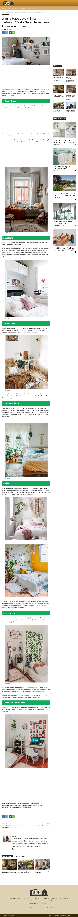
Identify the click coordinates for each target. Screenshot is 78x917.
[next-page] (5, 877)
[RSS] (39, 907)
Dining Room (49, 3)
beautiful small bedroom (11, 803)
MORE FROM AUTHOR (19, 856)
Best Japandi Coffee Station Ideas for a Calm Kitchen (58, 79)
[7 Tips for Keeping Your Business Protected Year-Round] (26, 864)
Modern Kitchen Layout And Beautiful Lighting (63, 222)
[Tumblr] (43, 907)
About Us (28, 8)
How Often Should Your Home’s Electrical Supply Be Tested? (64, 249)
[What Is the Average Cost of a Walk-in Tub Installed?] (64, 156)
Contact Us (34, 8)
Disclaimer (50, 915)
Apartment (26, 3)
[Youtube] (51, 907)
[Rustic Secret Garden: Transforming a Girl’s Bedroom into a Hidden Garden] (9, 864)
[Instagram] (30, 907)
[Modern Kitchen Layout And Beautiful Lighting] (64, 211)
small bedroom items (16, 807)
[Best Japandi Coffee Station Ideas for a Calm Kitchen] (58, 72)
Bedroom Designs (9, 12)
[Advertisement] (26, 77)
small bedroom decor (27, 805)
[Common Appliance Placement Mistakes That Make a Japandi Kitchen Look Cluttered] (71, 89)
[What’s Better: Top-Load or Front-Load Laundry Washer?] (64, 130)
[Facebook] (3, 32)
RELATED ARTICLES (7, 856)
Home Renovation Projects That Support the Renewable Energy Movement (64, 195)
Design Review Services (13, 8)
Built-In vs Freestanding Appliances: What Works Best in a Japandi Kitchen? (70, 80)
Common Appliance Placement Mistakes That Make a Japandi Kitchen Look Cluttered (70, 96)
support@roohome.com (42, 903)
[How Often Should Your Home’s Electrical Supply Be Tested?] (64, 237)
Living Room (59, 3)
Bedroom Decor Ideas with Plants (42, 826)
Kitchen (41, 3)
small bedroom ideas (6, 807)
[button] (74, 3)
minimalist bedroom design (7, 805)
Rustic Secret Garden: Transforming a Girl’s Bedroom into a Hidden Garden (9, 872)
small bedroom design (37, 805)
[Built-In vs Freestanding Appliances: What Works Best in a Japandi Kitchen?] (71, 72)
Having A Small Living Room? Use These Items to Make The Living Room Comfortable (12, 827)
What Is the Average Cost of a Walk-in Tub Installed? (63, 168)
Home (19, 3)
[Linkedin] (13, 849)
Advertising (22, 8)
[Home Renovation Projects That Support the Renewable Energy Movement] (64, 183)
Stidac (4, 29)
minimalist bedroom (35, 803)
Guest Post (4, 8)
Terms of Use (57, 915)
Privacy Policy (64, 915)
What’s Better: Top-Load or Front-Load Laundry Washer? (63, 141)
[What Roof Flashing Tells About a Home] (71, 105)
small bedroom (18, 805)
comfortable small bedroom (23, 803)
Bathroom (68, 3)
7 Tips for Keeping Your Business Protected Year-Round (58, 112)
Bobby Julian (56, 225)
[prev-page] (3, 877)
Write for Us (70, 915)
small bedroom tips (27, 807)
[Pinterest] (10, 32)
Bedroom (34, 3)
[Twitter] (6, 32)
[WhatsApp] (13, 32)
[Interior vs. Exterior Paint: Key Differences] (42, 864)
